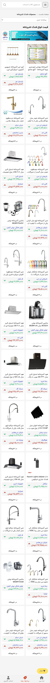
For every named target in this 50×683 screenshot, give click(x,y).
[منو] (45, 4)
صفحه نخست (44, 14)
